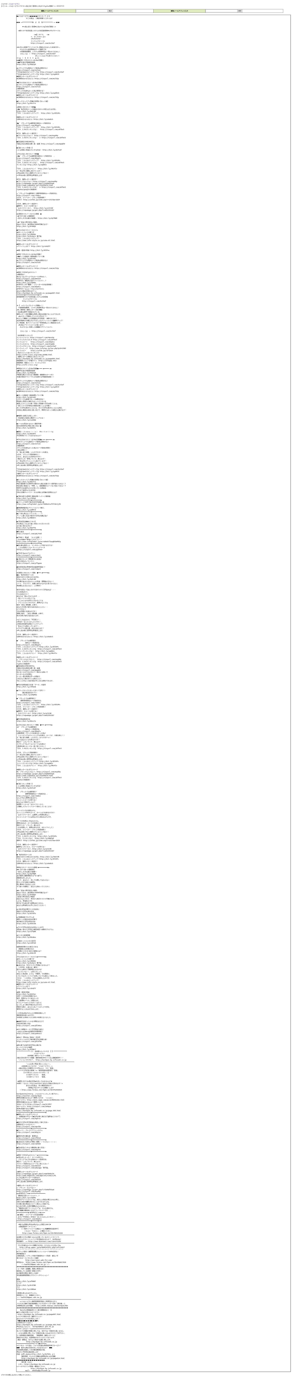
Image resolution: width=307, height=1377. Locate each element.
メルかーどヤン (14, 4)
